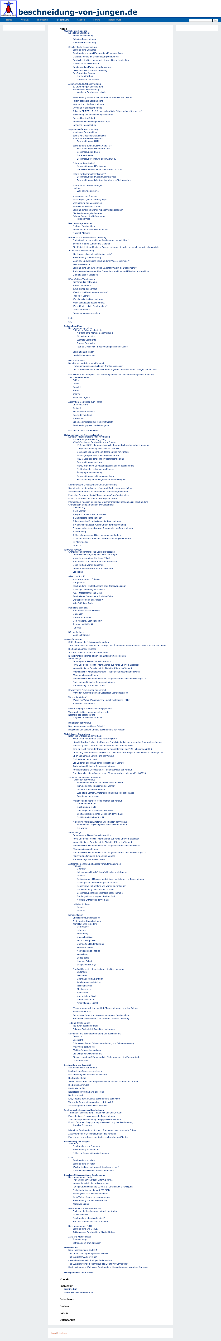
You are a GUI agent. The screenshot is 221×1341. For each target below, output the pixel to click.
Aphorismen (78, 418)
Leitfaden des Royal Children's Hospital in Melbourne (102, 872)
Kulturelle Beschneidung (84, 42)
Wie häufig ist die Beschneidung (88, 299)
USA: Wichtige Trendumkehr (81, 279)
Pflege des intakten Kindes (85, 675)
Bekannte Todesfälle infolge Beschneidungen (94, 1029)
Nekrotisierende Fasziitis (88, 951)
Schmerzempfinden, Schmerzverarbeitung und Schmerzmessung (103, 1043)
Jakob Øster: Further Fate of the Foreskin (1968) (95, 739)
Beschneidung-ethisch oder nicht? (89, 1218)
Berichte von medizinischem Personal (86, 363)
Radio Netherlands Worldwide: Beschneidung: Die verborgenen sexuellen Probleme (108, 1267)
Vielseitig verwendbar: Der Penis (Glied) (91, 558)
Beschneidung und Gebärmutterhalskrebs (96, 177)
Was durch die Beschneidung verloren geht (88, 712)
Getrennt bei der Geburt (84, 118)
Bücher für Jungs (76, 632)
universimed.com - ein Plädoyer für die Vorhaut (90, 1260)
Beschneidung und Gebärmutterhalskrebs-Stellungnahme (104, 180)
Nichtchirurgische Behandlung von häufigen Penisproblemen (97, 656)
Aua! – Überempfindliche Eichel (87, 593)
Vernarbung (82, 933)
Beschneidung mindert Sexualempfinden (87, 1074)
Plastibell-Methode (81, 233)
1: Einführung (79, 507)
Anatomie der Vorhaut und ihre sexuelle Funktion (100, 782)
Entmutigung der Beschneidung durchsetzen (98, 455)
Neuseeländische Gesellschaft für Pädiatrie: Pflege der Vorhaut (102, 668)
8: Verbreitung (79, 531)
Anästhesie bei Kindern (84, 1047)
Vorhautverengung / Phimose (86, 579)
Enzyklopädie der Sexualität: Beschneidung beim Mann (94, 1099)
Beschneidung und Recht (80, 1177)
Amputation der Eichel (87, 1003)
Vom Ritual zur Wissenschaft (86, 63)
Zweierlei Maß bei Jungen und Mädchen (91, 244)
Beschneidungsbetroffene (80, 328)
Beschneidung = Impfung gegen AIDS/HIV (96, 159)
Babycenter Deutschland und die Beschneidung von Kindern (96, 730)
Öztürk (76, 380)
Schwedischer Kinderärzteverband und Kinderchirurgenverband (98, 491)
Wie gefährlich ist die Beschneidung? (90, 306)
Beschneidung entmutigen (89, 462)
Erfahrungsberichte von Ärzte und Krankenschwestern (98, 366)
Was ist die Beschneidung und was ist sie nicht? (90, 1102)
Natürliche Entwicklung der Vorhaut (84, 736)
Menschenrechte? (81, 309)
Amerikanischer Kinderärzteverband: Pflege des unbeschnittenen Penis (106, 672)
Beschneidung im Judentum (86, 1149)
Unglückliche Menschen (84, 355)
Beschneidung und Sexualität (77, 1065)
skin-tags (81, 930)
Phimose (77, 866)
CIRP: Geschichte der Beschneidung (90, 70)
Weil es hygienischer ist (88, 191)
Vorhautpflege (74, 658)
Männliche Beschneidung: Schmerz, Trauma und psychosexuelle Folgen (102, 1130)
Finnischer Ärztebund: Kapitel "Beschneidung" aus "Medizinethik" (98, 495)
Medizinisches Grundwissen (77, 734)
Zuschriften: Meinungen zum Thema (85, 402)
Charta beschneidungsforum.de (78, 1292)
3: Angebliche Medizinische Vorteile (89, 514)
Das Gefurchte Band (86, 803)
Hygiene (77, 188)
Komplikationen (75, 915)
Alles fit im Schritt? (76, 576)
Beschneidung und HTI (88, 141)
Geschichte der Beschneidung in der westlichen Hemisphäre (101, 60)
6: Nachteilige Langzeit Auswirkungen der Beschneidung (99, 525)
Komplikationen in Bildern (85, 924)
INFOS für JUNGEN (72, 550)
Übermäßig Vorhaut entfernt (90, 979)
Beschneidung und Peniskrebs (91, 166)
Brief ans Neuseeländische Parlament (90, 1221)
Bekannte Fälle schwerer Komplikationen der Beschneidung (101, 1018)
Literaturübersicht (81, 1060)
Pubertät (77, 628)
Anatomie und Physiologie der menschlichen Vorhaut (102, 824)
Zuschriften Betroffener (79, 377)
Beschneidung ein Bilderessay (87, 257)
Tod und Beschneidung (79, 1023)
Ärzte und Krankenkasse (79, 1237)
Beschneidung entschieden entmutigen (95, 476)
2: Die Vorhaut (79, 511)
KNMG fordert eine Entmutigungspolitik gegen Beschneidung (105, 466)
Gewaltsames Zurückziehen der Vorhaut (87, 690)
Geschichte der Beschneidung (82, 47)
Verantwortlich (70, 1289)
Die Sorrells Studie (77, 1078)
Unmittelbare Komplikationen (86, 918)
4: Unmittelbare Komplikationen (87, 518)
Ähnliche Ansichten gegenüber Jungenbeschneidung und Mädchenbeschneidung (111, 271)
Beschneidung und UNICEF (86, 1229)
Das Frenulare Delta (86, 807)
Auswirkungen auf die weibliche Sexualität (88, 1105)
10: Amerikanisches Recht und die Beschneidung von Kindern (102, 538)
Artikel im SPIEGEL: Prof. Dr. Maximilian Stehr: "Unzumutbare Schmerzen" (107, 111)
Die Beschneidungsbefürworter (87, 213)
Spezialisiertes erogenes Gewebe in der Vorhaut (99, 814)
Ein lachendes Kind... (87, 336)
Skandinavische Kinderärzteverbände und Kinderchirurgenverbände (100, 488)
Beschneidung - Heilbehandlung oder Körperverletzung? (99, 586)
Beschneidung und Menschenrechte (90, 1200)
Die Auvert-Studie (85, 155)
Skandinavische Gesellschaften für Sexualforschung (92, 485)
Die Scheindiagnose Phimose (82, 649)
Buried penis (83, 958)
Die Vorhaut (82, 828)
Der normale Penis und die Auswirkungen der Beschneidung (101, 1015)
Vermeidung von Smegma (85, 196)
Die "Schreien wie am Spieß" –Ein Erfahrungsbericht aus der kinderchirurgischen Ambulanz (115, 369)
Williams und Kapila (82, 1011)
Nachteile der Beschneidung (86, 89)
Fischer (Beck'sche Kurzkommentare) (90, 1193)
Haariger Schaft (84, 961)
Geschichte (78, 1040)
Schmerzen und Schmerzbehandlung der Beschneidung (94, 1034)
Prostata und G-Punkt (83, 624)
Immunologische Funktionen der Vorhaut (96, 786)
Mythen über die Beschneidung (87, 108)
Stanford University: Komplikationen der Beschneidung (98, 969)
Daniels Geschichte (86, 343)
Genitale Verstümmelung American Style (91, 121)
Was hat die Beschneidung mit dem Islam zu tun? (96, 1167)
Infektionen (82, 975)
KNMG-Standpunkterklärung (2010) (89, 439)
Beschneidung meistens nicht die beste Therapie (100, 893)
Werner (76, 390)
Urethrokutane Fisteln (87, 996)
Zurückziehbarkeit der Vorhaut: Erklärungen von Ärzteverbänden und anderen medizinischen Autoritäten (117, 645)
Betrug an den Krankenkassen (87, 1243)
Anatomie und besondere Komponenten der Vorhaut (97, 801)
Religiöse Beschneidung (84, 39)
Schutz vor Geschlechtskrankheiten (89, 136)
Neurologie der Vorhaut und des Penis (95, 810)
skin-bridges (83, 927)
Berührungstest (75, 1095)
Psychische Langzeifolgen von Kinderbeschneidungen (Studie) (98, 1137)
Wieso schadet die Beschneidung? (89, 303)
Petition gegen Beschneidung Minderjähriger (94, 1232)
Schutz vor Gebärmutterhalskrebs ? (89, 174)
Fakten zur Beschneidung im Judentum (91, 1153)
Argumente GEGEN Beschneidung (84, 84)
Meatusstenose (84, 989)
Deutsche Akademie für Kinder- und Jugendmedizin (92, 498)
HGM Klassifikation (81, 264)
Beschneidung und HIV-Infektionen (93, 148)
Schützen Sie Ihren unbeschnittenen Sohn (88, 652)
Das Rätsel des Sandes (84, 73)
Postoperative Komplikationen (87, 921)
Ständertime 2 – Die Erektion (86, 610)
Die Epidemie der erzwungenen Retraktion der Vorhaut (98, 763)
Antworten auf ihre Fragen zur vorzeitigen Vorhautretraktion (100, 693)
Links (70, 318)
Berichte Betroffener (73, 326)
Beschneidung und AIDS (88, 152)
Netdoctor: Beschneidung (85, 125)
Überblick (81, 869)
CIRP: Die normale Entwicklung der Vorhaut (88, 642)
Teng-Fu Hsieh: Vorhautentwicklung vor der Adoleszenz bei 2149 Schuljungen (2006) (112, 749)
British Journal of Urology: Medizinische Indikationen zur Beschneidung (110, 879)
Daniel (76, 383)
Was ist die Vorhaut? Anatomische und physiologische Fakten (101, 700)
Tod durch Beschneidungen (86, 1026)
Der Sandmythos (85, 76)
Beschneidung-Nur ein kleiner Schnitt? (86, 726)
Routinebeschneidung (83, 36)
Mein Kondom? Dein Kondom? (87, 621)
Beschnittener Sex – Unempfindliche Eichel (93, 596)
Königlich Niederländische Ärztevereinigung (89, 437)
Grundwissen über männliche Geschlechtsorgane (91, 552)
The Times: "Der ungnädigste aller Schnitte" (88, 1253)
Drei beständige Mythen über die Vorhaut (92, 67)
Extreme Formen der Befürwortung (89, 216)
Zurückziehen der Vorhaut (85, 289)
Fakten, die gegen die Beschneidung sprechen (90, 709)
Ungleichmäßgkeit (85, 937)
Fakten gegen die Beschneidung (88, 101)
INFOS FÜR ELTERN (73, 639)
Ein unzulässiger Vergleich (85, 275)
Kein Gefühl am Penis (83, 603)
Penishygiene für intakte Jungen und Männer (94, 682)
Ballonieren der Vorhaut (79, 723)
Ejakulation (78, 614)
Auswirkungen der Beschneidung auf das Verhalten (92, 1134)
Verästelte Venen (85, 947)
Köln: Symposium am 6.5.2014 (82, 1250)
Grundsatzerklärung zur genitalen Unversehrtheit (91, 505)
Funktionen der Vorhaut (84, 703)
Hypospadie (82, 992)
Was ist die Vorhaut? (78, 697)
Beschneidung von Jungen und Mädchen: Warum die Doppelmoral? (105, 268)
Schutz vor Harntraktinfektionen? (88, 138)
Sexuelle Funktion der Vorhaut (87, 206)
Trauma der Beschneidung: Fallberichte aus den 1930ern (95, 1113)
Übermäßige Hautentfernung (90, 944)
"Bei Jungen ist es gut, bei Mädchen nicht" (92, 254)
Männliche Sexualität (78, 608)
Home (9, 20)
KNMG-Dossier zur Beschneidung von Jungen (94, 442)
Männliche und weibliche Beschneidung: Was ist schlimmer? (101, 261)
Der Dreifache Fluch (77, 1088)
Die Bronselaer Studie (78, 1085)
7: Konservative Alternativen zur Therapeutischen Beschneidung (103, 528)
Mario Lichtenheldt (81, 635)
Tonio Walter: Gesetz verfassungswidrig (91, 1197)
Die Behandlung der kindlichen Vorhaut (95, 889)
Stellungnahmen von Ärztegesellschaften (83, 435)
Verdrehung (82, 954)
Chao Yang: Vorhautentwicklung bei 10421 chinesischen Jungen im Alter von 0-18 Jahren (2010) (118, 752)
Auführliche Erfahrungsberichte (87, 330)
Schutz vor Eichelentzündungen (88, 185)
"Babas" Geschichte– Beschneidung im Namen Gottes (102, 347)
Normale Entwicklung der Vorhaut (92, 900)
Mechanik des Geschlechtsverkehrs (85, 1071)
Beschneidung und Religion (77, 1142)
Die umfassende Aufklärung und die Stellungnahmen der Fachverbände (106, 1057)
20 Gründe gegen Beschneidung (88, 87)
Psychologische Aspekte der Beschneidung (84, 1110)
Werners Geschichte (86, 340)
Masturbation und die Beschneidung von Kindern (96, 57)
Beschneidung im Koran (84, 1164)
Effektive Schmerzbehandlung (87, 1050)
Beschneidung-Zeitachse (84, 50)
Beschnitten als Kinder (83, 352)
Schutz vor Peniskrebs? (84, 163)
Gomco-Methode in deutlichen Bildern (90, 229)
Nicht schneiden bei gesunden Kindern (95, 469)
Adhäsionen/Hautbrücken (89, 982)
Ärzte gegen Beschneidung (90, 472)
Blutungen (82, 972)
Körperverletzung (81, 1204)
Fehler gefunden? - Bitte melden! (79, 1272)
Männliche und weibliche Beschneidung (87, 237)
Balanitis (81, 907)
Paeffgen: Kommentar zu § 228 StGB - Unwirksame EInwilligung (103, 1187)
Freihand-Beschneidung (84, 226)
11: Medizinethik (80, 542)
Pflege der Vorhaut (81, 296)
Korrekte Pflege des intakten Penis (89, 685)
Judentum (73, 1143)
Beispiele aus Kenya (86, 965)
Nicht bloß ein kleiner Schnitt (90, 817)
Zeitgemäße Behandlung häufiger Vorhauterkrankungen (94, 864)
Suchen (81, 20)
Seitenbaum (63, 20)
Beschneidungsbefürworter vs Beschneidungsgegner (98, 210)
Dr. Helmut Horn (80, 405)
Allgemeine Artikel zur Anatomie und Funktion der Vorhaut (100, 822)
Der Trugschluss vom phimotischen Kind (96, 896)
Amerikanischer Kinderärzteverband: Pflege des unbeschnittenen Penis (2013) (109, 678)
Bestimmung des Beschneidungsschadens (93, 115)
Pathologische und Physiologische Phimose (97, 882)
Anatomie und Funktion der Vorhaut (85, 778)
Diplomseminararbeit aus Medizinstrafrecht (93, 422)
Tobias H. (77, 408)
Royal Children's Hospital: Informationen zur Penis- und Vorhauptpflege (106, 665)
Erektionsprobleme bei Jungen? (88, 600)
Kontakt (24, 20)
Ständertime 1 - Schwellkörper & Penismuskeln (95, 561)
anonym (76, 394)
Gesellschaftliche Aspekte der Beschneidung (84, 1175)
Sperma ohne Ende (82, 617)
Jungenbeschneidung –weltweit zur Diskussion (99, 448)
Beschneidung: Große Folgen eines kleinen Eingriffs (101, 479)
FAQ (70, 322)
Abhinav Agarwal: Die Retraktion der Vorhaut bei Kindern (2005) (103, 745)
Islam (70, 1157)
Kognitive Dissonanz (82, 1125)
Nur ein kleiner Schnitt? (84, 411)
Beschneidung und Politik (80, 1226)
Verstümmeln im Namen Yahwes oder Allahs (93, 1171)
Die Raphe (78, 572)
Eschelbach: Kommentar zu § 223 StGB (91, 1190)
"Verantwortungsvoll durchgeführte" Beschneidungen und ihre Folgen (105, 1008)
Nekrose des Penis (86, 999)
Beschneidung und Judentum (86, 1146)
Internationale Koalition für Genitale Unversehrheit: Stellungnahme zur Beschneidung (108, 502)
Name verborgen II (81, 397)
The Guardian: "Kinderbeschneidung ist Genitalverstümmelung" (98, 1264)
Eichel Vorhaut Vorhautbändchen (88, 565)
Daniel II (76, 387)
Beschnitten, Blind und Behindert (83, 430)
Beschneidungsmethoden (80, 223)
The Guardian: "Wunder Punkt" (82, 1257)
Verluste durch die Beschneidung (88, 104)
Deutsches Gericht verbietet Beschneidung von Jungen (103, 452)
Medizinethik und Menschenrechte (84, 1208)
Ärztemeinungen (80, 1239)
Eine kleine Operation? (79, 33)
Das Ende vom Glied (82, 415)
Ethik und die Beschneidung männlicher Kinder (95, 1211)
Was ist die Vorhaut (82, 285)
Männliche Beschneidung (75, 31)
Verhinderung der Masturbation (87, 203)
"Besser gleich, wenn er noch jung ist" (90, 199)
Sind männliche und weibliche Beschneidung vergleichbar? (101, 240)
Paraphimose (79, 582)
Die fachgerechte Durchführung (87, 1054)
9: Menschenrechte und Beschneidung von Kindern (97, 535)
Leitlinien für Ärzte (81, 904)
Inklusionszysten (85, 986)
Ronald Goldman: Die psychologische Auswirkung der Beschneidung (100, 1122)
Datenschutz (114, 20)
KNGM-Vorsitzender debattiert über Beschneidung (100, 459)
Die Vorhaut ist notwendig (85, 282)
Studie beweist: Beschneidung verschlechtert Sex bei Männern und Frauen (103, 1081)
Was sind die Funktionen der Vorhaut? (90, 292)
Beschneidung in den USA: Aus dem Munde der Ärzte (98, 53)
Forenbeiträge (83, 219)
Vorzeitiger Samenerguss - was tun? (90, 589)
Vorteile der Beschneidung (85, 132)
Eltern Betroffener (76, 360)
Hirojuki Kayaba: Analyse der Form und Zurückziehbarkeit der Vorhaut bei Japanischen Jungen (117, 742)
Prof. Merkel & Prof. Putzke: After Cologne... (93, 1180)
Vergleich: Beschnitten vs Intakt (91, 92)
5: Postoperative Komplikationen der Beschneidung (97, 521)
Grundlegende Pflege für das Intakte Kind (92, 661)
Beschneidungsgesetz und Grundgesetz (91, 425)
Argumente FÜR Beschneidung (83, 129)
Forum (96, 20)
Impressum (42, 20)
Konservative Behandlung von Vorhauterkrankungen (101, 886)
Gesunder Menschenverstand (86, 313)
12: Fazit (77, 545)
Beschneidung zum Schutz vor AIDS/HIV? (92, 146)
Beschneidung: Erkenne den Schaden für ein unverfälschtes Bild (103, 97)
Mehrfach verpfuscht (86, 940)
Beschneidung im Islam (84, 1160)
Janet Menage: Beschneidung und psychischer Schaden (94, 1119)
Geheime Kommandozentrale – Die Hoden (93, 568)
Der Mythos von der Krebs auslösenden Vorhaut (99, 169)
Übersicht (77, 1036)
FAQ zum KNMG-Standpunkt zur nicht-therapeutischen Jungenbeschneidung (113, 445)
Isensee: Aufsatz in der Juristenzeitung (91, 1183)
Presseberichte (71, 1247)
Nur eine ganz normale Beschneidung (95, 333)
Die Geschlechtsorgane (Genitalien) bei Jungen (95, 554)
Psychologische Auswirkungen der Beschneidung (91, 1116)
